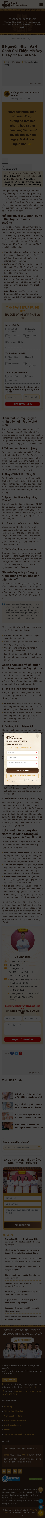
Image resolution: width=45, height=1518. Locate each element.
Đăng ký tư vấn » (22, 770)
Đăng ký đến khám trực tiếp (24, 776)
